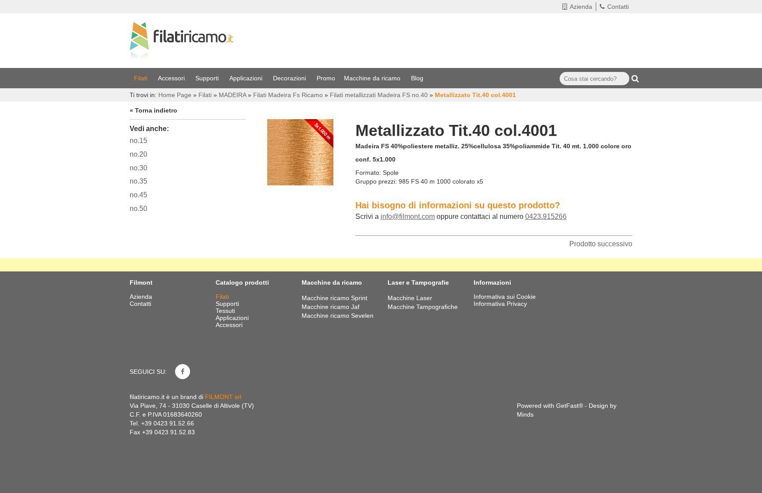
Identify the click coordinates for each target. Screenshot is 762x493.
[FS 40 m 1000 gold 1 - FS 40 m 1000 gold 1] (300, 150)
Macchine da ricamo (373, 78)
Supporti (207, 78)
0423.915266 (546, 216)
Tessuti (226, 310)
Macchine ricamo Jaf (330, 306)
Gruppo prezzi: (376, 181)
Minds (525, 414)
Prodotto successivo (600, 244)
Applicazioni (246, 78)
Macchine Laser (410, 297)
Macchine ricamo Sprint (334, 297)
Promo (326, 78)
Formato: (368, 172)
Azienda (581, 6)
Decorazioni (290, 78)
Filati (141, 78)
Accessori (172, 78)
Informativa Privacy (500, 303)
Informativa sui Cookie (505, 296)
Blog (418, 78)
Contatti (618, 6)
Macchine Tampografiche (423, 306)
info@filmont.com (408, 216)
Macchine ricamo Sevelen (338, 315)
